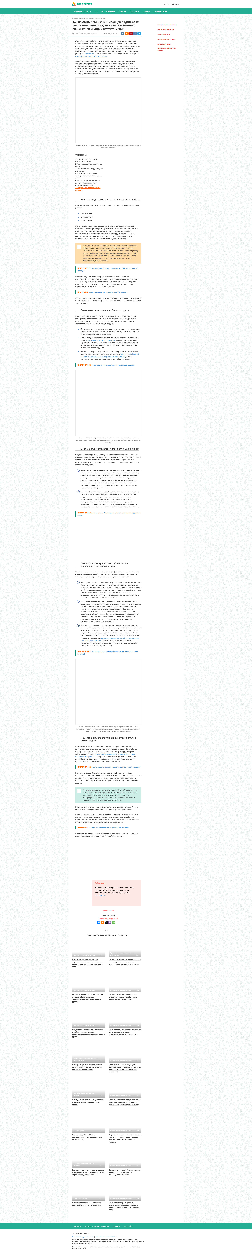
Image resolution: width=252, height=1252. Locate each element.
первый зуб (89, 54)
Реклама (116, 1226)
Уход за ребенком (108, 11)
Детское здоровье (160, 11)
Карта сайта (128, 1226)
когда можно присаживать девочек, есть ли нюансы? (113, 365)
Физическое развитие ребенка (88, 33)
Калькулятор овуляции (166, 29)
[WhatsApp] (113, 922)
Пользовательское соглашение (97, 1226)
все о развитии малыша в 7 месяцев (100, 340)
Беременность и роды (82, 11)
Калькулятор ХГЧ (164, 34)
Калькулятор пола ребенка (167, 39)
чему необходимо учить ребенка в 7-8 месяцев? (108, 292)
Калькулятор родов (164, 44)
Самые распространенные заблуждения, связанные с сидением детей (88, 176)
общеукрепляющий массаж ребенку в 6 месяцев (109, 827)
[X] (106, 922)
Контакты (175, 4)
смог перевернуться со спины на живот (91, 56)
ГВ (96, 11)
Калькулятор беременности (167, 25)
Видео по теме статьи (84, 185)
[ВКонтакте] (98, 922)
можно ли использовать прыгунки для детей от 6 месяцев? (116, 767)
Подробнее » (100, 895)
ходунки (92, 757)
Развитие (122, 11)
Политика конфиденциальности (83, 1237)
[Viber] (109, 922)
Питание (146, 11)
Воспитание (134, 11)
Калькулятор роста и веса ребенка (167, 49)
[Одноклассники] (102, 922)
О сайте (167, 4)
